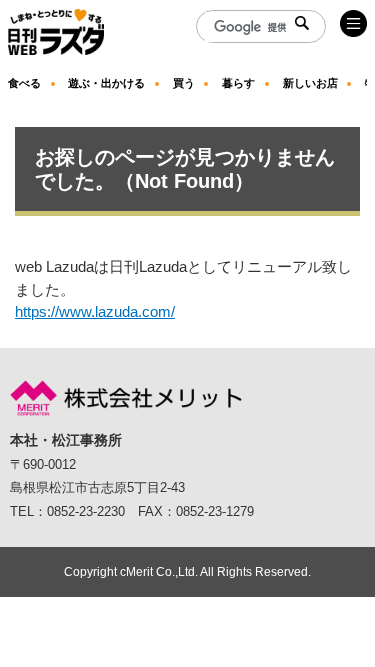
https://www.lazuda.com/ (95, 311)
